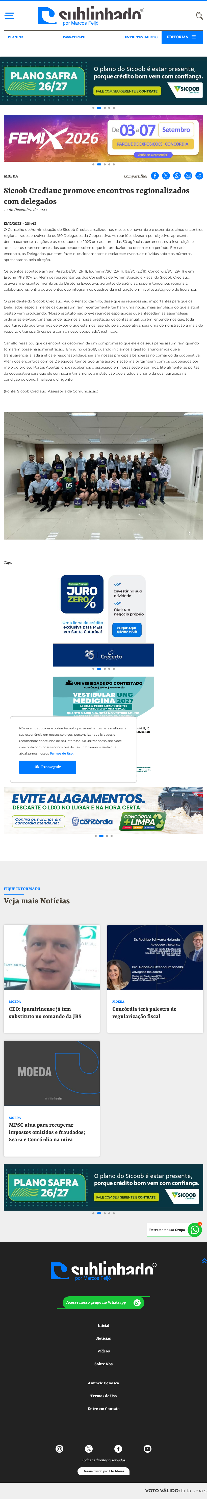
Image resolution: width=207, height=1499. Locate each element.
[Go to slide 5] (114, 108)
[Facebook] (155, 176)
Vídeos (103, 1351)
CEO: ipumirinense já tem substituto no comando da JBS (45, 1013)
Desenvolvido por (103, 1471)
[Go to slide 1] (93, 108)
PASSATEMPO (74, 37)
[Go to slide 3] (105, 108)
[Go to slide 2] (99, 108)
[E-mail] (188, 176)
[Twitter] (166, 176)
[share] (199, 176)
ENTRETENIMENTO (141, 37)
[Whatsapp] (177, 176)
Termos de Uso (103, 1396)
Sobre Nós (103, 1364)
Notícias (103, 1338)
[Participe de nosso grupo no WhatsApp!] (174, 1230)
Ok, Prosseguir (48, 767)
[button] (103, 1302)
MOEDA (11, 176)
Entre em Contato (104, 1409)
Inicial (103, 1326)
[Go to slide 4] (109, 108)
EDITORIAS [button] (177, 37)
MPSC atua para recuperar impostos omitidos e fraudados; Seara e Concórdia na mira (47, 1132)
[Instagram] (59, 1449)
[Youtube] (147, 1449)
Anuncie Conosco (103, 1383)
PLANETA (15, 37)
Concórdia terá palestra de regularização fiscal (144, 1013)
